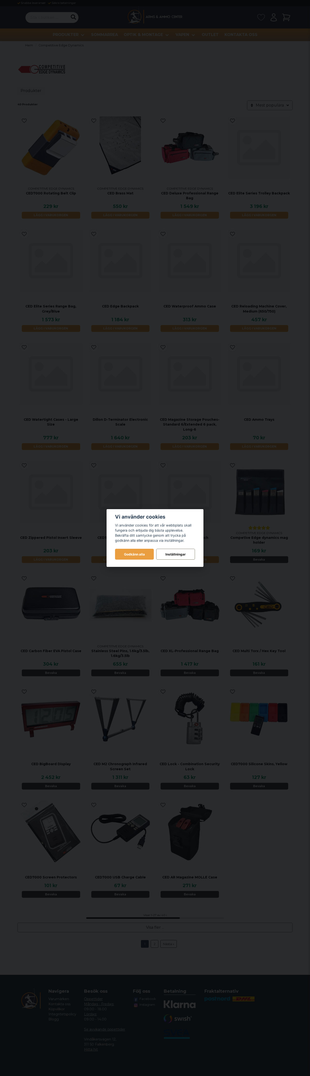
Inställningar (175, 554)
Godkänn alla (134, 554)
